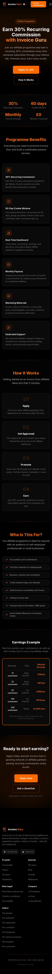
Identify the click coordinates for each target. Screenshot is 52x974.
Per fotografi (7, 942)
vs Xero (31, 896)
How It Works (26, 79)
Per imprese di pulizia (11, 937)
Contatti (31, 874)
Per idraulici (7, 913)
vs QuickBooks (34, 901)
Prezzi (5, 870)
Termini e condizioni (11, 896)
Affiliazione (33, 879)
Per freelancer (8, 932)
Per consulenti (8, 946)
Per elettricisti (8, 918)
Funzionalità (7, 865)
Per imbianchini (8, 923)
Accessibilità (7, 901)
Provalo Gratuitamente (38, 4)
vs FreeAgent (34, 891)
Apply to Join (26, 69)
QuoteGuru (7, 879)
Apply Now (26, 778)
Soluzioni (6, 874)
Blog (30, 870)
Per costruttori (8, 927)
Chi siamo (32, 865)
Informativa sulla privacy (12, 891)
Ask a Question (26, 788)
